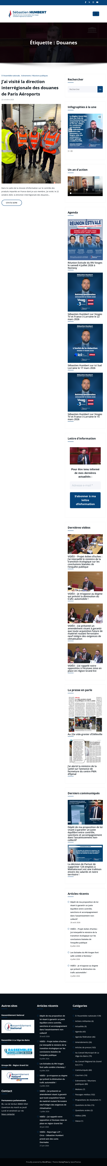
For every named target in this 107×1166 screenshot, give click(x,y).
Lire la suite (11, 202)
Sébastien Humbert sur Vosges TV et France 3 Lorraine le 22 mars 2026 (85, 316)
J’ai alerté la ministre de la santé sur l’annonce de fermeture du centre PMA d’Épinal (82, 770)
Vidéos (78, 1115)
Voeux (78, 1121)
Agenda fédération (83, 1037)
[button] (70, 130)
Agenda (78, 1031)
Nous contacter (8, 1114)
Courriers (79, 1075)
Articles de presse (83, 1047)
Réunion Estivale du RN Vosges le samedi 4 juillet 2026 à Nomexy (85, 265)
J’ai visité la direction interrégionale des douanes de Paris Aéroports (29, 88)
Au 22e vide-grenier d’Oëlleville (85, 734)
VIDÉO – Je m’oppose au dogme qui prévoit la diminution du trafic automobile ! (85, 596)
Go (100, 89)
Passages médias (82, 1094)
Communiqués (81, 1070)
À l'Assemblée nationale (10, 75)
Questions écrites (83, 1105)
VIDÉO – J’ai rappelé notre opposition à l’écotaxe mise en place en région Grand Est (85, 668)
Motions (78, 1089)
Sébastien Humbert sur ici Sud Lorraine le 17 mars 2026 (85, 367)
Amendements (81, 1042)
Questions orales (82, 1110)
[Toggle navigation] (96, 14)
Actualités (79, 1026)
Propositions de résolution (86, 1100)
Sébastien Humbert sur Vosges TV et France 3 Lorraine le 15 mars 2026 (85, 417)
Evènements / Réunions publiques (34, 75)
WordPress (46, 1162)
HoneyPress (63, 1162)
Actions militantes (83, 1021)
